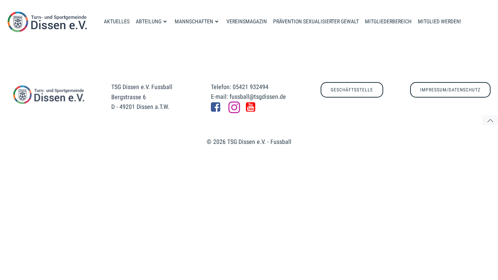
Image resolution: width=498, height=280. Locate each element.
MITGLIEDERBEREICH (388, 21)
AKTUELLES (117, 21)
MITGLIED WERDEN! (439, 21)
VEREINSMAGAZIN (246, 21)
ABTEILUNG (148, 21)
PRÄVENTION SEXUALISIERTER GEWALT (316, 21)
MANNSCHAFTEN (194, 21)
